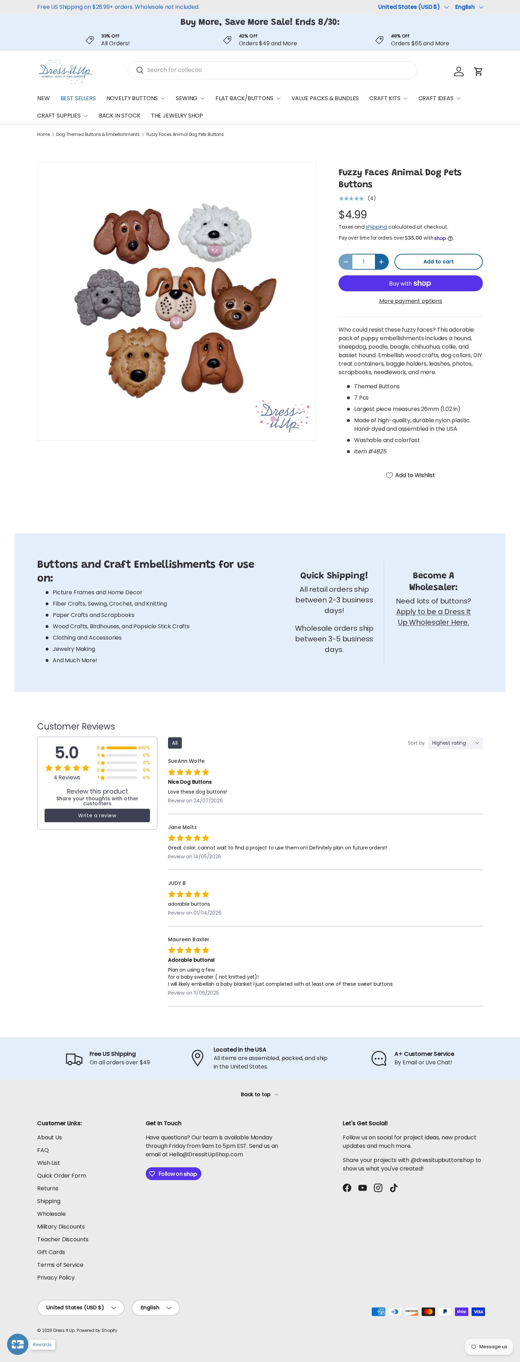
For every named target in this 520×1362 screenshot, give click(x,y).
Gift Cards (51, 1252)
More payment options (410, 301)
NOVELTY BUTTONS (132, 98)
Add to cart (438, 261)
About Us (49, 1137)
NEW (43, 98)
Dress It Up (64, 1330)
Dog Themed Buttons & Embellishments (97, 134)
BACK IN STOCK (119, 115)
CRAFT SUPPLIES (59, 115)
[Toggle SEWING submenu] (202, 98)
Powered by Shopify (97, 1330)
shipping (376, 226)
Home (43, 134)
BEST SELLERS (78, 98)
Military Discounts (61, 1227)
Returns (47, 1188)
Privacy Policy (56, 1278)
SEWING (186, 98)
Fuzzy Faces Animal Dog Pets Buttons (185, 134)
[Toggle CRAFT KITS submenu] (405, 98)
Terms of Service (60, 1265)
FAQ (43, 1150)
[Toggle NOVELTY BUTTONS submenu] (162, 98)
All (175, 742)
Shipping (48, 1201)
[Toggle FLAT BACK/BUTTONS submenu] (278, 98)
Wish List (48, 1163)
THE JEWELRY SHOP (177, 115)
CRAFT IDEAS (435, 98)
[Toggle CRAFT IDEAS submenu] (458, 98)
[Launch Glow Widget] (17, 1344)
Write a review (97, 815)
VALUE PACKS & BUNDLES (325, 98)
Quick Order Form (61, 1176)
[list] (176, 301)
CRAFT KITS (384, 98)
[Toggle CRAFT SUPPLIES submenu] (85, 115)
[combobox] (272, 70)
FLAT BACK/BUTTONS (244, 98)
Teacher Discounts (62, 1239)
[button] (478, 71)
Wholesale (51, 1214)
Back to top (256, 1094)
